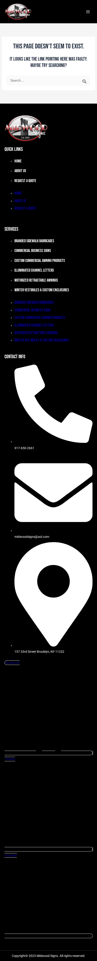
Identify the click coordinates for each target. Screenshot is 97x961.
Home (18, 161)
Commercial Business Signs (32, 250)
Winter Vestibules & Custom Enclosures (41, 290)
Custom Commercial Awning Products (39, 260)
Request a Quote (25, 180)
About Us (20, 170)
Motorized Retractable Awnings (36, 280)
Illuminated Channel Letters (34, 270)
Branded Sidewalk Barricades (34, 241)
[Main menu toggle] (87, 11)
